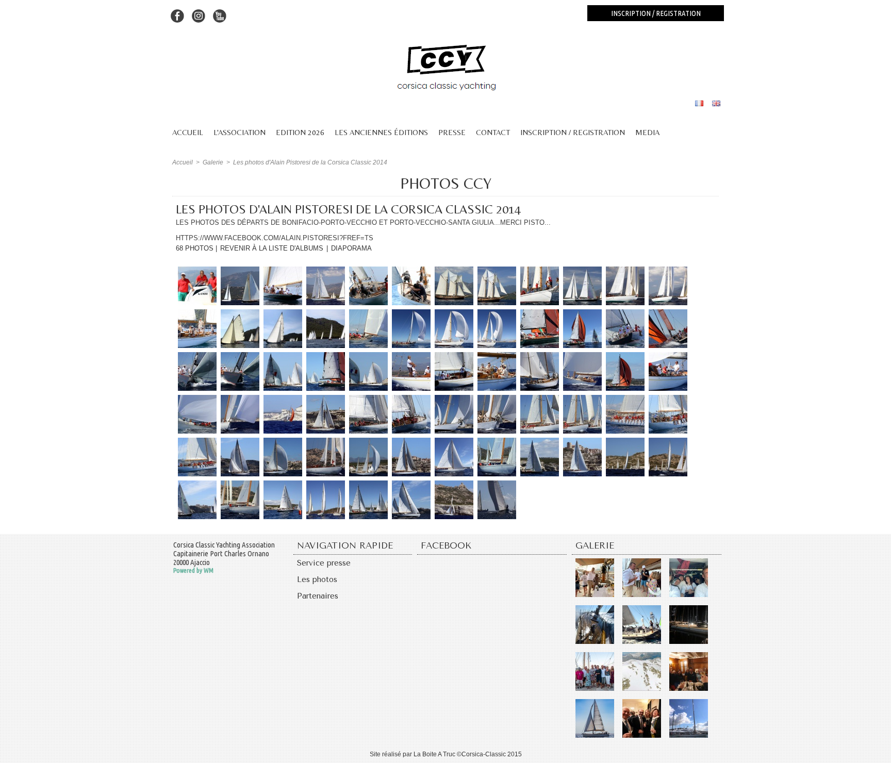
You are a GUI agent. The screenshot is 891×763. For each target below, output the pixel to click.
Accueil (187, 132)
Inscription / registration (656, 13)
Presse (452, 132)
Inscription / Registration (572, 132)
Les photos (317, 579)
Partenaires (317, 596)
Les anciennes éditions (381, 132)
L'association (239, 132)
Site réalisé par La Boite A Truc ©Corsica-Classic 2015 (446, 754)
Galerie (213, 162)
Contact (493, 132)
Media (647, 132)
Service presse (324, 563)
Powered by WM (193, 570)
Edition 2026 (300, 132)
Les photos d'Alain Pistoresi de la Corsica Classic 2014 (310, 162)
